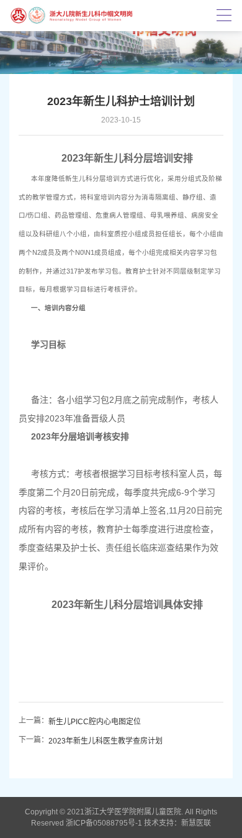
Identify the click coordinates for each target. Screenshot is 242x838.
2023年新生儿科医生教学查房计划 (105, 741)
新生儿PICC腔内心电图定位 (94, 721)
